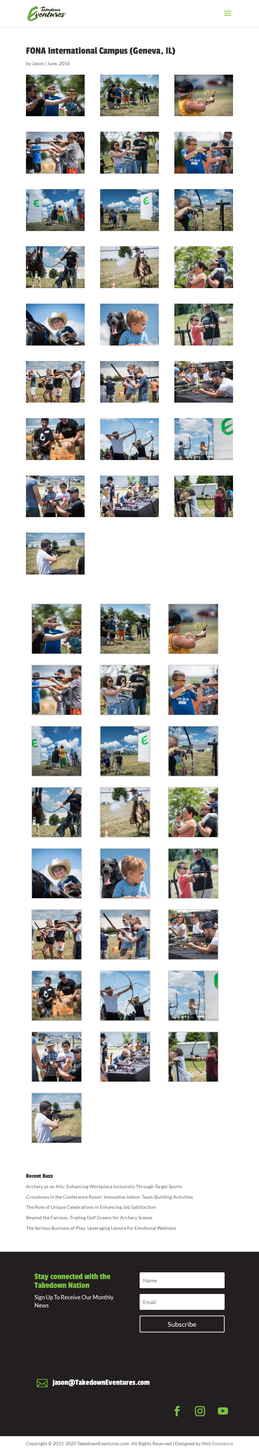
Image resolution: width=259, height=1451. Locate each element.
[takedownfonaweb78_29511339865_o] (55, 382)
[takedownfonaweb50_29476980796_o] (129, 153)
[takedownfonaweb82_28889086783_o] (203, 382)
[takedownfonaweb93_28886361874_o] (55, 496)
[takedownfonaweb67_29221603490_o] (203, 267)
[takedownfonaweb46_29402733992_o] (129, 96)
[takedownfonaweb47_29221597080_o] (203, 96)
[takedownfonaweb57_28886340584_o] (203, 210)
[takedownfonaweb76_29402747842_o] (203, 325)
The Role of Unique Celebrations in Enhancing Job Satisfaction (91, 1207)
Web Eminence (217, 1443)
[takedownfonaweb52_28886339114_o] (55, 210)
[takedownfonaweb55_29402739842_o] (129, 210)
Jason (38, 63)
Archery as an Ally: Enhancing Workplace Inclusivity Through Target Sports (104, 1186)
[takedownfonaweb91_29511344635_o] (203, 439)
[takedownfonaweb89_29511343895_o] (129, 439)
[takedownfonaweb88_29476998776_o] (55, 439)
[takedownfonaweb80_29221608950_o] (129, 382)
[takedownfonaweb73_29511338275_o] (129, 325)
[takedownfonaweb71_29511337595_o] (55, 325)
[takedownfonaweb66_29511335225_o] (129, 267)
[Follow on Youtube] (223, 1411)
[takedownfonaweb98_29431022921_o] (55, 554)
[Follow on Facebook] (177, 1411)
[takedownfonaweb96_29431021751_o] (203, 496)
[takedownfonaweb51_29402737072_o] (203, 153)
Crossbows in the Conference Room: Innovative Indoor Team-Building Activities (109, 1197)
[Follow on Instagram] (200, 1411)
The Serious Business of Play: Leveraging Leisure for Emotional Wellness (101, 1228)
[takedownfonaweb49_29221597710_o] (55, 153)
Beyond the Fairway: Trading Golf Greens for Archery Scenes (89, 1217)
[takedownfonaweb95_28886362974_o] (129, 496)
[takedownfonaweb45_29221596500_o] (55, 96)
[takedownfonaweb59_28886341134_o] (55, 267)
